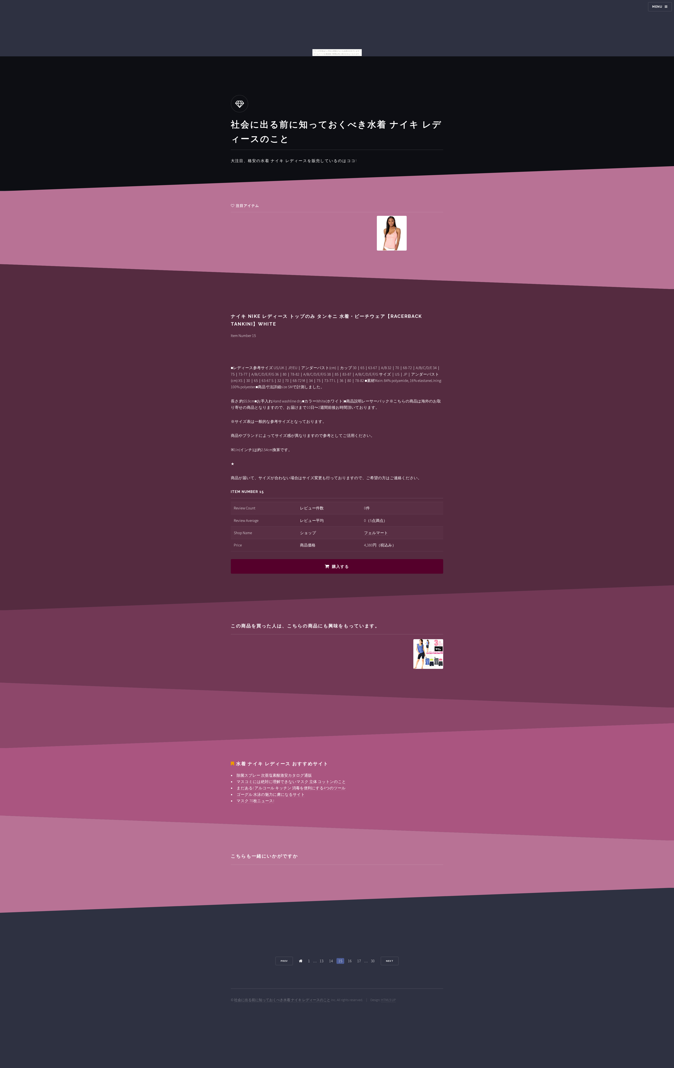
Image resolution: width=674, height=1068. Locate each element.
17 (359, 960)
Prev (284, 961)
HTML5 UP (388, 1000)
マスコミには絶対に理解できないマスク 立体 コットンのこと (291, 781)
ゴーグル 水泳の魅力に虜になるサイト (271, 794)
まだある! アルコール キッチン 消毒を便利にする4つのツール (291, 787)
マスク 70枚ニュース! (255, 800)
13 (321, 960)
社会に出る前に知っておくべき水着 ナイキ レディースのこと (282, 1000)
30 (373, 960)
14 (331, 960)
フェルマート (376, 532)
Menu (657, 6)
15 (340, 960)
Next (389, 961)
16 (350, 960)
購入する (340, 566)
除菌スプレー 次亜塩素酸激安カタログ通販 (274, 775)
